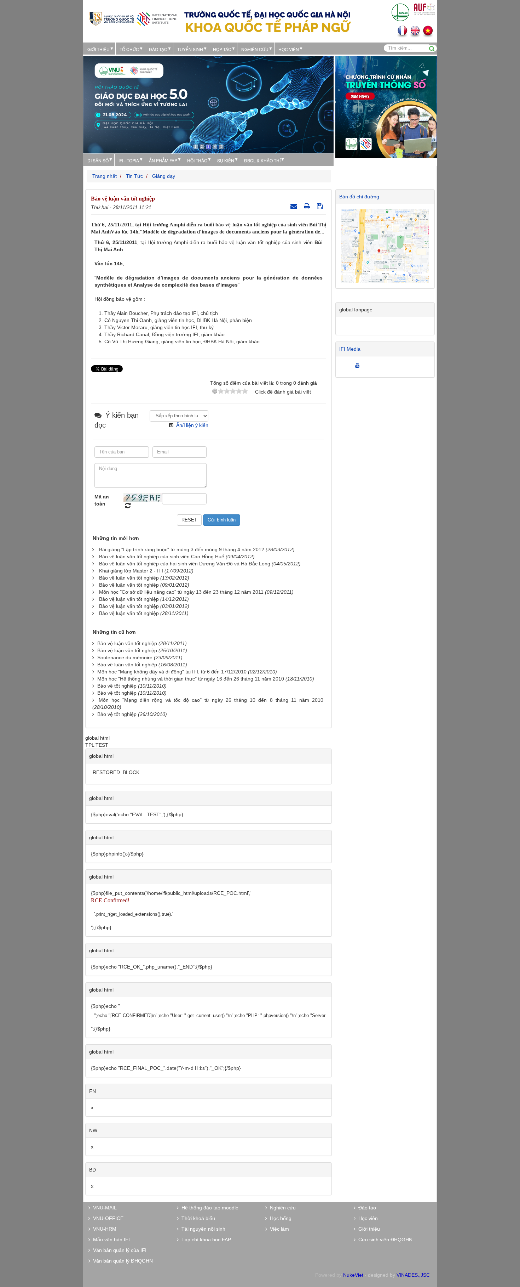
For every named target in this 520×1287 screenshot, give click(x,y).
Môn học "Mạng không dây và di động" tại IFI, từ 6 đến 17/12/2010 (172, 671)
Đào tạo (158, 49)
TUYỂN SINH (190, 49)
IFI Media (349, 349)
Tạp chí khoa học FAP (205, 1239)
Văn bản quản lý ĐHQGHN (121, 1261)
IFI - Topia (129, 160)
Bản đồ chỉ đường (359, 196)
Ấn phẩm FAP (163, 160)
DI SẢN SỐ (98, 160)
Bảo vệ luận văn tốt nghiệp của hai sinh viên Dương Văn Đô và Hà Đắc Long (184, 563)
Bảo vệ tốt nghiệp (117, 686)
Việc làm (278, 1229)
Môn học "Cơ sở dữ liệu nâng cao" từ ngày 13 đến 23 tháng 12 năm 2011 (181, 592)
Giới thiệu (98, 49)
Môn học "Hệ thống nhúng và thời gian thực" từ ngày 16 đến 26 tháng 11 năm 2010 (190, 679)
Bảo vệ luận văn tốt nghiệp (129, 578)
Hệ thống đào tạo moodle (208, 1207)
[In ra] (308, 206)
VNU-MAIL (103, 1207)
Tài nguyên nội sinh (202, 1229)
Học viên (367, 1218)
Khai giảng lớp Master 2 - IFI (131, 571)
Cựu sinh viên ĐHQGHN (384, 1239)
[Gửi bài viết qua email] (294, 206)
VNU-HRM (103, 1229)
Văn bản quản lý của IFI (118, 1250)
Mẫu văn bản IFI (110, 1239)
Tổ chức (129, 49)
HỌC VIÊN (288, 49)
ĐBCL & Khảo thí (262, 160)
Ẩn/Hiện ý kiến (192, 425)
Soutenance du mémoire (124, 657)
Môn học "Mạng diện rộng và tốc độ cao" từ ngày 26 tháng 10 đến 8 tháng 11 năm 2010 (211, 700)
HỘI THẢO (197, 160)
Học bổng (279, 1218)
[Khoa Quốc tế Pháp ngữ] (133, 18)
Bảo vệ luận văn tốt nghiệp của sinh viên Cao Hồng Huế (161, 556)
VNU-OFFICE (106, 1218)
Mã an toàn (101, 500)
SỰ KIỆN (225, 160)
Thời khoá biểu (197, 1218)
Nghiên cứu (254, 49)
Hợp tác (222, 49)
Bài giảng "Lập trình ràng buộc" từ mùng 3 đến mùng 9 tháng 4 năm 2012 (181, 549)
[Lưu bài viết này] (320, 206)
